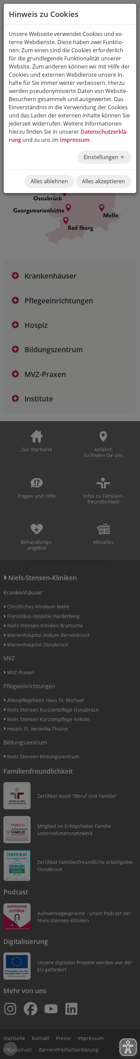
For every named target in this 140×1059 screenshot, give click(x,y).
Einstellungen (102, 157)
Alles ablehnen (49, 181)
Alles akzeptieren (103, 181)
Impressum (74, 140)
